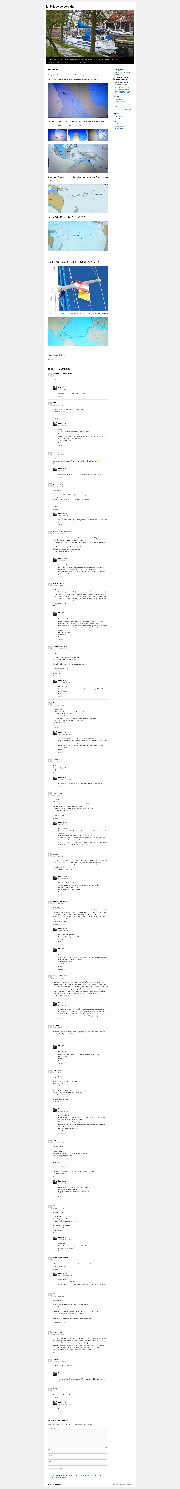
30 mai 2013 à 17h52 (63, 561)
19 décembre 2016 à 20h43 (65, 1375)
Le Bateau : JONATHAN (77, 59)
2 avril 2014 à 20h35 (63, 824)
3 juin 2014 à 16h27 (63, 1048)
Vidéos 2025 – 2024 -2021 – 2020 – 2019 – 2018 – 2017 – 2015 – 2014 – (67, 63)
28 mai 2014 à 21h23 (63, 1005)
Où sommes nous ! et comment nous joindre (106, 59)
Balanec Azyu (118, 114)
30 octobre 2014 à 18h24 (59, 1208)
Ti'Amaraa (117, 118)
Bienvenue (117, 98)
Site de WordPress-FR (120, 128)
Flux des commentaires (120, 126)
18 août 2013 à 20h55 (58, 585)
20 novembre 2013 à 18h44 (60, 705)
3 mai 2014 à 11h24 (58, 903)
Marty (55, 1389)
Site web (50, 1461)
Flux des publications (119, 125)
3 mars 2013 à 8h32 (63, 389)
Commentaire (52, 1428)
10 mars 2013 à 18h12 (64, 470)
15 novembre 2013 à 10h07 (65, 682)
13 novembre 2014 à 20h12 (65, 1275)
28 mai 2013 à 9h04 (58, 486)
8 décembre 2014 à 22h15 (60, 1334)
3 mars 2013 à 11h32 (58, 405)
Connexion (117, 123)
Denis (55, 759)
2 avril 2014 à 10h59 (58, 795)
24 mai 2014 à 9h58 (63, 951)
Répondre (55, 382)
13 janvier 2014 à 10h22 (59, 761)
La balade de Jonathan (61, 6)
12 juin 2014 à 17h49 (63, 1183)
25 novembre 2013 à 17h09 (65, 734)
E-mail (50, 1455)
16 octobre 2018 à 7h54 (59, 1391)
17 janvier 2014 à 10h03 (64, 779)
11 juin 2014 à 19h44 (58, 1142)
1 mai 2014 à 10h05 (58, 856)
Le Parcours (88, 59)
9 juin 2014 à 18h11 (63, 1111)
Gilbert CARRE (58, 793)
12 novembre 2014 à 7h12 (60, 1296)
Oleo (54, 452)
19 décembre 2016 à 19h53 (60, 1361)
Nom (49, 1449)
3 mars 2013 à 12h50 (63, 425)
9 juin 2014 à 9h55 (58, 1073)
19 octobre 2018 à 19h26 (64, 1404)
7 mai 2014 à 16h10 (63, 930)
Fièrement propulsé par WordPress (123, 1484)
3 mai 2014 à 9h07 (63, 879)
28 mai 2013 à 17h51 (63, 515)
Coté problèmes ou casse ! (61, 59)
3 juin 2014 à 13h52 (58, 1027)
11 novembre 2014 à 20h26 (60, 1260)
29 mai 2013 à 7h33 (58, 534)
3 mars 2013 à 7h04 (58, 376)
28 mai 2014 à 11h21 (58, 978)
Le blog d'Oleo (118, 116)
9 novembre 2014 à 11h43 (65, 1239)
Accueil (50, 59)
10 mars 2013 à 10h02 (59, 455)
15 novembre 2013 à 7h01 (60, 649)
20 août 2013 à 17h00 (64, 615)
